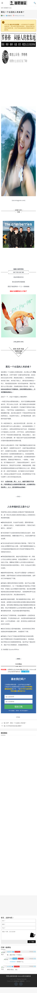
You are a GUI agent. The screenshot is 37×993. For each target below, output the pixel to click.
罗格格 (18, 717)
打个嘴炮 (31, 941)
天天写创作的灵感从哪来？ (14, 726)
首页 (2, 8)
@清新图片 (13, 961)
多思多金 (18, 3)
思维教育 (6, 8)
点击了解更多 (25, 671)
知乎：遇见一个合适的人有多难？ (16, 723)
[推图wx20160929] (18, 57)
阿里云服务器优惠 (11, 976)
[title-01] (18, 40)
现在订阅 (18, 707)
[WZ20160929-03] (18, 316)
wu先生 (9, 966)
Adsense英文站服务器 (24, 976)
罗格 (11, 958)
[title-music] (18, 211)
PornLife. (24, 979)
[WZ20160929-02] (18, 234)
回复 (34, 951)
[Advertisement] (18, 86)
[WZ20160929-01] (18, 151)
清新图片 (9, 952)
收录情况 (17, 952)
